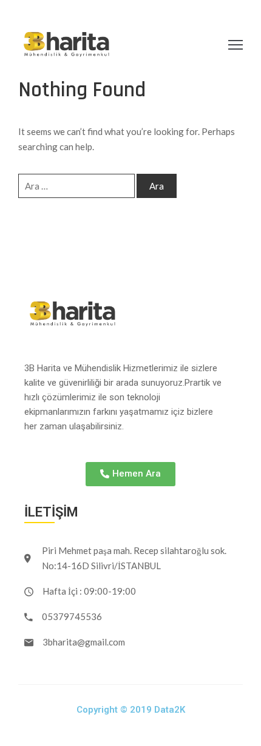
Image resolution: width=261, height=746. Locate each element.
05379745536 (72, 616)
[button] (130, 474)
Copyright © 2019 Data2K (130, 709)
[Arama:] (76, 186)
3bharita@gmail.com (83, 641)
